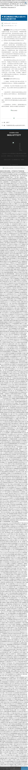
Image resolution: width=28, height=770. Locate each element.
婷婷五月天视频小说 (15, 714)
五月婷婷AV (24, 649)
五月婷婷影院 (6, 562)
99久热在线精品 (21, 443)
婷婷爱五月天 (15, 506)
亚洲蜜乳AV (16, 639)
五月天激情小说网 (12, 300)
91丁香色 (15, 482)
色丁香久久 (10, 281)
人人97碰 (12, 713)
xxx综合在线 (6, 465)
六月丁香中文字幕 (4, 199)
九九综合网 (5, 752)
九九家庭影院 (16, 292)
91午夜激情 (7, 481)
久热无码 (20, 326)
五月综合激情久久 (18, 574)
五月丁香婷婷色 (12, 199)
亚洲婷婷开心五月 (20, 669)
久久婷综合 (16, 219)
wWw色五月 (4, 411)
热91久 (1, 504)
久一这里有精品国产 (13, 182)
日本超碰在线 (13, 210)
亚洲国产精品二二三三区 (20, 449)
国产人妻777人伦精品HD (12, 652)
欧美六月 (5, 239)
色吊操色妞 (2, 530)
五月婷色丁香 (20, 696)
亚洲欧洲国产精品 (23, 242)
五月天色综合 (12, 311)
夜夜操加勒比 (22, 186)
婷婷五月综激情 (19, 333)
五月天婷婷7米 (19, 616)
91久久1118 (7, 624)
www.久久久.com (16, 213)
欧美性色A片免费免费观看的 (21, 720)
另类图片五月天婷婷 (15, 431)
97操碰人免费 (20, 301)
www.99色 (19, 650)
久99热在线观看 (20, 303)
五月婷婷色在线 (13, 358)
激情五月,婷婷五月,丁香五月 (11, 686)
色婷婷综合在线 (9, 582)
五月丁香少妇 (20, 185)
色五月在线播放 (17, 298)
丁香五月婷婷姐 (10, 646)
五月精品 (25, 510)
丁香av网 (9, 728)
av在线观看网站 (15, 323)
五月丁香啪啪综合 (23, 261)
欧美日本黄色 (3, 535)
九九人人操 (22, 222)
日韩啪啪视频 (4, 682)
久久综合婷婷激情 (10, 599)
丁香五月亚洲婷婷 (15, 477)
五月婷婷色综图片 (11, 255)
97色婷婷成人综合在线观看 (19, 742)
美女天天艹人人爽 (18, 336)
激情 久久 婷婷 (23, 323)
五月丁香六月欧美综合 (20, 250)
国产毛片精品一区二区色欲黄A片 (10, 224)
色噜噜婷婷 (15, 643)
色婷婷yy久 (17, 599)
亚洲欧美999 (6, 415)
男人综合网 (24, 660)
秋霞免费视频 (19, 479)
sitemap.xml (15, 164)
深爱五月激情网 (19, 700)
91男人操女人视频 (19, 344)
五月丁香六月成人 (9, 484)
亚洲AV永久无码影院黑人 (11, 306)
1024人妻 (9, 414)
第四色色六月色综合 (8, 222)
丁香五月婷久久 (12, 537)
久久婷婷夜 (22, 492)
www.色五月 (16, 509)
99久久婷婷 (15, 755)
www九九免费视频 (4, 356)
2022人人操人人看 (6, 334)
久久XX (12, 720)
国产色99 (11, 316)
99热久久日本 (22, 253)
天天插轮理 (10, 622)
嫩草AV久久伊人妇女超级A (8, 487)
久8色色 (17, 663)
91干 (13, 703)
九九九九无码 (3, 284)
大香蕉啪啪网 (20, 266)
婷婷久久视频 (20, 309)
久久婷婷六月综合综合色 (13, 373)
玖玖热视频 (16, 411)
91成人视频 (17, 512)
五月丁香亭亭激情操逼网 (10, 345)
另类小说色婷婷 (20, 677)
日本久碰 (22, 259)
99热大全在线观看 (23, 354)
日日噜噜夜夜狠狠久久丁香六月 (13, 691)
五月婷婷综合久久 (6, 216)
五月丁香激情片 (22, 244)
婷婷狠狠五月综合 (7, 437)
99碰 (3, 479)
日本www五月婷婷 (4, 615)
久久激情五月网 (3, 622)
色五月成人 (10, 730)
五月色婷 (8, 269)
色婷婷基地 (12, 520)
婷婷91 (5, 649)
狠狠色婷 (2, 661)
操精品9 (16, 423)
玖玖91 (20, 744)
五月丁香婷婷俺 (23, 552)
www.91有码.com (18, 316)
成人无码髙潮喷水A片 (17, 437)
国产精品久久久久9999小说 (15, 319)
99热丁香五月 (21, 275)
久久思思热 (19, 465)
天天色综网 (16, 532)
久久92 (16, 583)
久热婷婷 (25, 702)
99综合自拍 (24, 529)
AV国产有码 (11, 752)
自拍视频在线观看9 (11, 239)
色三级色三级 (17, 534)
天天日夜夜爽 (23, 509)
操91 (23, 479)
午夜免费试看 (24, 557)
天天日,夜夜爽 (9, 292)
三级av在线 (11, 381)
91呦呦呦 (15, 745)
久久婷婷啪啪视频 (6, 521)
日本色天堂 (2, 541)
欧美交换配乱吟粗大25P (16, 660)
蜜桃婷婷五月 (23, 668)
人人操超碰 (9, 266)
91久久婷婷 (16, 750)
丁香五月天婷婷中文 (7, 538)
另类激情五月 (21, 241)
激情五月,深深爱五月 (11, 654)
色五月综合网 (17, 761)
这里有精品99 (10, 294)
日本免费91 (12, 317)
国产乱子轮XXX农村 (22, 685)
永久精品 (25, 314)
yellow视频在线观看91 (21, 613)
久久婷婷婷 (12, 669)
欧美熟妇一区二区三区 (9, 605)
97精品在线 (18, 649)
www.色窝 (11, 291)
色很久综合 (4, 314)
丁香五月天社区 (8, 692)
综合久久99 (19, 501)
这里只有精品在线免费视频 (15, 724)
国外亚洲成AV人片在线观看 (17, 216)
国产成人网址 (23, 621)
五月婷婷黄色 (8, 191)
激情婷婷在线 (15, 261)
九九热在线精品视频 (12, 593)
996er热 (25, 540)
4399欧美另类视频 (13, 241)
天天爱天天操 (9, 629)
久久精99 (18, 557)
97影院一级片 (11, 510)
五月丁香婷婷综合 (15, 334)
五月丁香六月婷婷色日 (14, 382)
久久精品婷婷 (21, 227)
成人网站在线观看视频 (15, 763)
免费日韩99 (5, 719)
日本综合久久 (5, 587)
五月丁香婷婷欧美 (19, 735)
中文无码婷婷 (14, 275)
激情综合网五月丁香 (14, 415)
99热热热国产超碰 (13, 588)
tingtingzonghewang (6, 340)
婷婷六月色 (12, 675)
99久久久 (6, 759)
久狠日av (16, 384)
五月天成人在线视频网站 (14, 280)
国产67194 (21, 415)
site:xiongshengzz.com (5, 523)
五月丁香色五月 (9, 244)
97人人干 (14, 661)
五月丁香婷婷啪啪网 (20, 749)
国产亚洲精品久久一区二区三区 (15, 368)
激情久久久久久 (18, 540)
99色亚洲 (22, 342)
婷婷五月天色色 (7, 703)
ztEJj (5, 655)
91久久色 (17, 717)
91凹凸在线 (2, 731)
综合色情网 (23, 467)
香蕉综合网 (20, 697)
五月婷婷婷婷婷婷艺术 (16, 459)
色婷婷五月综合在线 (6, 203)
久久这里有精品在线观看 (7, 580)
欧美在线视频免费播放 (5, 351)
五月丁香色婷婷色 (20, 470)
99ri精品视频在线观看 (19, 192)
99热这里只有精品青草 (11, 608)
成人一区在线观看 (18, 446)
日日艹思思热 (12, 440)
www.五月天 (14, 325)
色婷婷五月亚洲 (8, 569)
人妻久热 (22, 220)
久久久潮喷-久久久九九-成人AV (19, 203)
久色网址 (18, 759)
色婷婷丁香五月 (3, 717)
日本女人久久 (6, 616)
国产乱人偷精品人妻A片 (13, 596)
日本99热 (4, 460)
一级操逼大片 (19, 654)
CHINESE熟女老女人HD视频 (6, 579)
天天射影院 (13, 563)
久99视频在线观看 (13, 439)
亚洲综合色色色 (17, 658)
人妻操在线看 (6, 320)
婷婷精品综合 (10, 445)
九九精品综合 (20, 608)
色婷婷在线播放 (9, 761)
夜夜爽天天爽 (13, 764)
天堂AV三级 (21, 418)
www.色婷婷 (16, 359)
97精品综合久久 (22, 632)
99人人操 (13, 655)
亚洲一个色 (4, 435)
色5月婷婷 (18, 283)
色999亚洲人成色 (17, 208)
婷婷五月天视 (16, 694)
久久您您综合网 (5, 185)
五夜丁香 (4, 532)
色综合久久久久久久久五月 (6, 643)
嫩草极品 (13, 350)
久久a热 (5, 593)
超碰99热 (12, 583)
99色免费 (21, 428)
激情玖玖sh (14, 217)
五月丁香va (6, 621)
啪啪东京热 (18, 320)
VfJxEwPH (14, 753)
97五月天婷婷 (3, 263)
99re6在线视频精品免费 (10, 286)
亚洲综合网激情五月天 (18, 457)
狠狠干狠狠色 (23, 728)
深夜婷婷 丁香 (3, 646)
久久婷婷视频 (5, 241)
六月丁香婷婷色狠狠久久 (21, 361)
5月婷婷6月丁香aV (8, 253)
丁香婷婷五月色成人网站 (13, 435)
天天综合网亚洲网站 (19, 558)
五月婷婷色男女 (9, 428)
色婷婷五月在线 (20, 269)
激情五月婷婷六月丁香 (12, 524)
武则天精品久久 (16, 249)
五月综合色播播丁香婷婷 (17, 747)
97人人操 (4, 705)
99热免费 (22, 258)
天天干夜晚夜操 (19, 615)
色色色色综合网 (11, 649)
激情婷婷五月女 (8, 208)
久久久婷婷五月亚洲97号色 (6, 342)
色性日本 (8, 211)
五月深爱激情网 (23, 297)
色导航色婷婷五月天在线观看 (20, 644)
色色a (5, 192)
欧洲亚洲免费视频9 (10, 565)
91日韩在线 (18, 611)
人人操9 (19, 753)
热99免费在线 (3, 180)
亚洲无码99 (5, 560)
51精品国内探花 (18, 463)
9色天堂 (19, 409)
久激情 (16, 577)
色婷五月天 (8, 477)
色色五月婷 (6, 702)
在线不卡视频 (14, 544)
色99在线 (23, 543)
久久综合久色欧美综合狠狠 (17, 518)
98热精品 (20, 513)
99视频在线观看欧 (15, 297)
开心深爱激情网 (13, 185)
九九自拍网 (25, 340)
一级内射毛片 (13, 235)
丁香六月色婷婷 (20, 426)
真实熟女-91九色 (10, 512)
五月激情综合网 (9, 485)
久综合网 (4, 233)
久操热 (12, 558)
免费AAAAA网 (13, 766)
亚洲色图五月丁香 (13, 471)
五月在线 (7, 515)
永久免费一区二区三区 (16, 367)
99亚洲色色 (2, 211)
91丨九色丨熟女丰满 (11, 303)
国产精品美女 (13, 406)
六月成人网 (8, 348)
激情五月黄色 (24, 330)
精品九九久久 (17, 493)
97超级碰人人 (11, 717)
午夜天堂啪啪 (24, 716)
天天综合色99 (10, 236)
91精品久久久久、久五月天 (9, 638)
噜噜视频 (5, 414)
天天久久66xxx (23, 713)
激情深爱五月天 (18, 312)
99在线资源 (2, 244)
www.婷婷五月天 (21, 300)
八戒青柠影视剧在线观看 (15, 432)
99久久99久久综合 (23, 197)
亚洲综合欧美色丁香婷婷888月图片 (10, 387)
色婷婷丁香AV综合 (9, 493)
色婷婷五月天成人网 (5, 722)
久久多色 (9, 727)
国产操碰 (21, 411)
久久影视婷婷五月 (22, 588)
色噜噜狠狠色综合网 (7, 689)
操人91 (17, 526)
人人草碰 (9, 753)
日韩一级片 (24, 471)
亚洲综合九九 (11, 529)
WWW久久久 (8, 295)
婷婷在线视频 (11, 554)
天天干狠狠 (14, 699)
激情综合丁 (8, 323)
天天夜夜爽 (6, 432)
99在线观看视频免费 (16, 706)
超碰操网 (22, 498)
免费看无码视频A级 (20, 398)
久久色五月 (5, 552)
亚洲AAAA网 (4, 379)
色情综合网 (11, 577)
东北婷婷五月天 (18, 510)
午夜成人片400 (22, 532)
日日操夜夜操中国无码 (9, 479)
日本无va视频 (14, 403)
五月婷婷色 (6, 210)
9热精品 (15, 573)
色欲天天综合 (23, 230)
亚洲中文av (6, 764)
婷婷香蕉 (6, 305)
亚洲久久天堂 (5, 381)
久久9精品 (7, 763)
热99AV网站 (6, 636)
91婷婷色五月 (8, 467)
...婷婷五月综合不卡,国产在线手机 (8, 365)
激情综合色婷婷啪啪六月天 (14, 543)
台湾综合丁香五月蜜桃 (17, 372)
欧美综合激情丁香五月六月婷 (20, 484)
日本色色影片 (20, 666)
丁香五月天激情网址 (14, 278)
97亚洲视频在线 (9, 668)
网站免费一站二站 (9, 549)
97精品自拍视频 (10, 267)
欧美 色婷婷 (13, 409)
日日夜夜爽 (17, 728)
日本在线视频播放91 (21, 655)
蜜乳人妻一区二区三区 (22, 641)
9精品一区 (16, 281)
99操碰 (8, 473)
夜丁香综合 (21, 683)
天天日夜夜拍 (19, 365)
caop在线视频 (12, 356)
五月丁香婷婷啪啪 (19, 305)
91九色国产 (13, 490)
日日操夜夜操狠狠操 (20, 206)
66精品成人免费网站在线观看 (21, 730)
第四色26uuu (5, 529)
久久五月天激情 (14, 672)
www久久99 (19, 406)
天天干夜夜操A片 (4, 724)
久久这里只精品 (9, 534)
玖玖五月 (6, 333)
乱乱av (6, 301)
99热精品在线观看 (15, 442)
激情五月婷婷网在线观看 (18, 412)
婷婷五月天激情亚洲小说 (9, 283)
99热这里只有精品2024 (11, 188)
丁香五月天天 (5, 588)
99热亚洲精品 (9, 741)
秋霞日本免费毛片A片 (11, 738)
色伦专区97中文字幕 (21, 356)
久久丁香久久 (15, 200)
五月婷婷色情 (13, 562)
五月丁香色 (14, 245)
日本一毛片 (9, 535)
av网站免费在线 (7, 711)
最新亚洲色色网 (3, 331)
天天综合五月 (19, 680)
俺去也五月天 (17, 527)
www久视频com (6, 431)
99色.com (2, 672)
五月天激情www (7, 225)
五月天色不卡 (6, 317)
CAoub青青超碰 (22, 348)
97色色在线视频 (7, 325)
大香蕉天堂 (11, 540)
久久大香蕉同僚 (5, 364)
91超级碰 (8, 183)
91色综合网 (20, 188)
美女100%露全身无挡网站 (8, 270)
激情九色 (11, 425)
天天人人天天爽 (17, 294)
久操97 (1, 636)
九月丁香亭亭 (15, 683)
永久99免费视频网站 (20, 317)
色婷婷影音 (10, 411)
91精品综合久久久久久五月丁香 (16, 560)
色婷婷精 (6, 354)
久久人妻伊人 (21, 358)
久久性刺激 (6, 337)
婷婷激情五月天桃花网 (21, 440)
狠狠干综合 (5, 361)
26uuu (4, 501)
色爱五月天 (18, 675)
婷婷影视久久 (14, 711)
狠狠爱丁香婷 (8, 259)
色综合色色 (17, 713)
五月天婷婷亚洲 (17, 238)
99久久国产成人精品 (5, 714)
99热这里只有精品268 (11, 666)
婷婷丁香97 (21, 633)
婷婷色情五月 (5, 658)
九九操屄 (19, 722)
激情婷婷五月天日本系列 (7, 527)
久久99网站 (20, 429)
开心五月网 (6, 235)
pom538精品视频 (4, 316)
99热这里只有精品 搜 (10, 252)
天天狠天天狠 (23, 515)
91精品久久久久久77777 (19, 445)
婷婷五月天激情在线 (20, 404)
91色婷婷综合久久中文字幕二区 (16, 277)
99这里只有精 (5, 326)
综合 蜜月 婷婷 (22, 225)
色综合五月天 (5, 277)
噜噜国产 (8, 720)
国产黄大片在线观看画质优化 (9, 739)
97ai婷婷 (17, 565)
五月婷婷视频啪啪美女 (19, 549)
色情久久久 (22, 359)
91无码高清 (12, 504)
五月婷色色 (10, 339)
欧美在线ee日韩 (16, 496)
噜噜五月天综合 (3, 178)
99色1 (1, 558)
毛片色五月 (15, 689)
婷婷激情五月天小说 (11, 309)
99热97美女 (17, 495)
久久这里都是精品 (8, 604)
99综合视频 (15, 253)
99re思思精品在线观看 (19, 499)
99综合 (6, 250)
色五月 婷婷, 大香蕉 (10, 625)
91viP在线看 (12, 749)
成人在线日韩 (10, 228)
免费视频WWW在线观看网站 (20, 468)
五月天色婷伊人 (5, 312)
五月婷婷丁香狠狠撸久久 (16, 624)
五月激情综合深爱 (12, 546)
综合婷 (18, 515)
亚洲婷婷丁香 (12, 587)
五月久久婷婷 (16, 342)
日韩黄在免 (10, 238)
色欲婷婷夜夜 (23, 387)
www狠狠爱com (5, 194)
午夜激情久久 (13, 677)
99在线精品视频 (22, 189)
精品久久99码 (5, 206)
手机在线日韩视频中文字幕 (13, 258)
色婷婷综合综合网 (8, 412)
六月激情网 (4, 373)
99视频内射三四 (8, 249)
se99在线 (2, 191)
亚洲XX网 (11, 658)
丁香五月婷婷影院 (8, 674)
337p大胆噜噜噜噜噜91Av (6, 650)
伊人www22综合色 (6, 289)
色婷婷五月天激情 (7, 396)
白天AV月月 (5, 611)
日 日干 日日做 (7, 386)
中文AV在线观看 (19, 252)
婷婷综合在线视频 (10, 353)
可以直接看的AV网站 (13, 392)
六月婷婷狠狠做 (22, 689)
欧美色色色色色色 (23, 663)
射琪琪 (6, 398)
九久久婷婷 (16, 264)
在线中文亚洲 (8, 747)
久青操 (18, 235)
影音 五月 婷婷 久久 (20, 638)
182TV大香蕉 (6, 713)
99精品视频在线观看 (11, 247)
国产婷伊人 (22, 568)
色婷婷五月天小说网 (10, 731)
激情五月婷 (10, 639)
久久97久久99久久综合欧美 (8, 230)
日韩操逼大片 (15, 225)
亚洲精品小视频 (5, 602)
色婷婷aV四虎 (18, 520)
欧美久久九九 (22, 577)
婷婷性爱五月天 (14, 242)
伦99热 (8, 548)
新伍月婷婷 (12, 404)
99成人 (8, 501)
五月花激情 (13, 211)
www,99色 (23, 599)
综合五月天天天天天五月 (12, 632)
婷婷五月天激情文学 (13, 354)
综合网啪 (2, 462)
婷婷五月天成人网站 (6, 506)
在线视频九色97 (3, 730)
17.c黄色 (21, 200)
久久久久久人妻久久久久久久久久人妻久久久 (12, 551)
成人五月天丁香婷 (15, 295)
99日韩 (22, 759)
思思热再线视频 (8, 742)
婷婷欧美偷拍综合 (7, 454)
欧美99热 (4, 652)
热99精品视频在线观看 (20, 401)
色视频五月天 (20, 286)
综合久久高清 (8, 696)
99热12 (19, 471)
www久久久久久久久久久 (6, 697)
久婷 (4, 448)
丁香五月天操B (18, 688)
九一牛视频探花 (3, 633)
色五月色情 (6, 504)
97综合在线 (11, 552)
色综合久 (25, 523)
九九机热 (22, 639)
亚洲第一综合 (19, 255)
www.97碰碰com (20, 516)
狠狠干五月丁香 (9, 530)
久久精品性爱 (12, 375)
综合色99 (25, 364)
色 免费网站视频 (23, 643)
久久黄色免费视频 (6, 297)
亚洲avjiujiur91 (9, 264)
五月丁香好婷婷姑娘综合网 (15, 736)
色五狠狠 (9, 655)
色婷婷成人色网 (22, 178)
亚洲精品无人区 (7, 683)
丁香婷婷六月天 (11, 700)
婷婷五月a (9, 284)
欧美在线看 (8, 685)
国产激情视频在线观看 (13, 331)
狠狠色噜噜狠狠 (10, 273)
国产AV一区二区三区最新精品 (8, 407)
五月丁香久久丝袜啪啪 (18, 414)
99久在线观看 (12, 333)
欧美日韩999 (12, 708)
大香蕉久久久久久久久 (17, 191)
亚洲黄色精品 (23, 219)
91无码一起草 (24, 496)
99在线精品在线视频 (18, 236)
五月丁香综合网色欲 (15, 202)
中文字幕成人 (15, 566)
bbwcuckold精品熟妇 (5, 490)
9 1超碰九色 (21, 423)
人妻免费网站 (3, 473)
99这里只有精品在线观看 (8, 449)
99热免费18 (15, 462)
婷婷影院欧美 (16, 492)
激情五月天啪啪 (20, 562)
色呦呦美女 (11, 420)
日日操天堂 (25, 460)
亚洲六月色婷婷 (3, 328)
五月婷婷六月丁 (20, 764)
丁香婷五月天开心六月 (8, 336)
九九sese (11, 499)
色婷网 (1, 325)
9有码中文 (19, 739)
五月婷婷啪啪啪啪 (13, 733)
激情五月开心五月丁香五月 (17, 183)
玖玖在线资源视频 (8, 189)
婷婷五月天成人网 (14, 451)
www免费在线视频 (17, 629)
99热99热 (12, 602)
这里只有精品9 (6, 404)
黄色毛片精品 (24, 283)
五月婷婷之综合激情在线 (10, 256)
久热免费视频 (14, 351)
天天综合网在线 (3, 300)
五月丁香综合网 (10, 460)
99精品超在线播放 (17, 610)
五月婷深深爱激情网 (13, 585)
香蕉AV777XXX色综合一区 (8, 663)
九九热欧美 (20, 439)
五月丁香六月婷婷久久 (20, 555)
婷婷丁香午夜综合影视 (16, 607)
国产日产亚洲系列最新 (20, 233)
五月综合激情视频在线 (16, 473)
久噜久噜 (12, 312)
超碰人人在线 (12, 759)
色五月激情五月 (13, 364)
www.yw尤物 (3, 568)
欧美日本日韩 (16, 594)
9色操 (7, 375)
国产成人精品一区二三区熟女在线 (10, 378)
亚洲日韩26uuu (15, 727)
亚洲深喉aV (4, 546)
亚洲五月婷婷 (9, 448)
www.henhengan (15, 259)
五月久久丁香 (22, 566)
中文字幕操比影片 (18, 582)
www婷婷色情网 (20, 345)
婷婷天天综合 (15, 348)
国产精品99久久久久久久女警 (14, 502)
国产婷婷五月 (13, 465)
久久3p (17, 587)
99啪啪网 (22, 381)
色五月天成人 (3, 513)
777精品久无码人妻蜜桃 (18, 538)
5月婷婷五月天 (11, 322)
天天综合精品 (13, 515)
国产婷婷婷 (21, 328)
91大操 (25, 696)
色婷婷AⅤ (9, 245)
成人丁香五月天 (22, 506)
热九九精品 (16, 222)
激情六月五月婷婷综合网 (10, 758)
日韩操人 (16, 244)
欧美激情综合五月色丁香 (8, 630)
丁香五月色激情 (14, 521)
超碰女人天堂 (12, 206)
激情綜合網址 (10, 298)
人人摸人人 (17, 646)
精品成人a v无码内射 (22, 699)
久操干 (18, 568)
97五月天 (16, 552)
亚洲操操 (20, 593)
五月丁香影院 (18, 263)
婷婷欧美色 (5, 499)
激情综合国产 (5, 439)
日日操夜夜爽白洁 (9, 376)
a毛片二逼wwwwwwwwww (12, 507)
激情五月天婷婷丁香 (19, 272)
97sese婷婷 (9, 434)
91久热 (16, 752)
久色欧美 (14, 287)
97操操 (10, 744)
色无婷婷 (14, 454)
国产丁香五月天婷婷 (6, 213)
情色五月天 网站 (8, 496)
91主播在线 (16, 267)
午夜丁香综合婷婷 (20, 454)
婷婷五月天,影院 (13, 664)
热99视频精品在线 (10, 495)
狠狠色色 (23, 284)
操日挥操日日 (23, 382)
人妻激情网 (5, 182)
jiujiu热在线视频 (18, 460)
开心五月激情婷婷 (11, 196)
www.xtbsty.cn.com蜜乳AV (6, 330)
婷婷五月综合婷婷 (6, 367)
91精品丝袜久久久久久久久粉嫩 (12, 220)
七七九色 (10, 601)
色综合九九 (20, 702)
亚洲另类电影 (18, 529)
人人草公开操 (8, 706)
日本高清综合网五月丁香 (17, 523)
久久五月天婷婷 (22, 755)
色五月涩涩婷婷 (7, 699)
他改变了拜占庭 (15, 386)
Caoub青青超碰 (21, 245)
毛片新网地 (6, 526)
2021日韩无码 (16, 741)
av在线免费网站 (16, 716)
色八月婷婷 (9, 678)
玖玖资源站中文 (11, 488)
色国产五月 (17, 571)
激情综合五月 (3, 728)
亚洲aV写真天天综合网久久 (16, 214)
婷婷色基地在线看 (18, 453)
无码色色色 (11, 571)
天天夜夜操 (12, 526)
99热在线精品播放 (19, 625)
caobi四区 (19, 738)
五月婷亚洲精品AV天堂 (16, 548)
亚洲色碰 (24, 326)
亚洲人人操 (6, 594)
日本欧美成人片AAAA (15, 621)
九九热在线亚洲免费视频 (17, 396)
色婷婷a (10, 178)
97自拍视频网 (8, 618)
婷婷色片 (12, 417)
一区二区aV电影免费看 (10, 613)
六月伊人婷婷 (22, 652)
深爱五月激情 (12, 611)
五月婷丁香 (7, 597)
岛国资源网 (13, 426)
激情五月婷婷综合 (9, 453)
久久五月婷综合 (12, 301)
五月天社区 (21, 583)
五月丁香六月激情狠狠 (17, 231)
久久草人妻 (15, 189)
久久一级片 (15, 535)
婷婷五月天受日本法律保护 (20, 580)
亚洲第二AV (15, 678)
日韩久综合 (5, 736)
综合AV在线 (2, 644)
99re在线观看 (7, 350)
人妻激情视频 (9, 644)
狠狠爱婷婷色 (3, 632)
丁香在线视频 (21, 347)
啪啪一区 (8, 459)
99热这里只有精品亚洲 (13, 633)
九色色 (18, 573)
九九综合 (7, 214)
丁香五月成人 (23, 373)
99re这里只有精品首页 (8, 509)
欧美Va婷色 (6, 576)
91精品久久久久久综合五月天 (19, 618)
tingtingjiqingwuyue (4, 677)
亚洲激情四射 (11, 379)
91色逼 (22, 431)
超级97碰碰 (13, 269)
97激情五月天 (16, 657)
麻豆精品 (9, 231)
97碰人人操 (9, 745)
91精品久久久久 (17, 376)
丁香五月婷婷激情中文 (13, 328)
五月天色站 (19, 569)
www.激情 (14, 697)
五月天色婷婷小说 (15, 481)
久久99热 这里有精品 (20, 417)
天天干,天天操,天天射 (9, 688)
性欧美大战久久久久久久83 (21, 370)
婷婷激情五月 (18, 322)
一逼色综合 (17, 273)
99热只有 (4, 273)
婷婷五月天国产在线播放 (20, 602)
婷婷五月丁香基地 (4, 470)
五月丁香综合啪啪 (23, 635)
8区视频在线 (10, 180)
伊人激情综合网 (19, 375)
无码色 (14, 266)
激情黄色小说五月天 (10, 557)
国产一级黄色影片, (8, 610)
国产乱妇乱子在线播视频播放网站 (9, 443)
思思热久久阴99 (14, 347)
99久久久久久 (18, 487)
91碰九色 (20, 711)
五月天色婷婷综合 (4, 516)
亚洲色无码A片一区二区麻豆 (17, 597)
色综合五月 (16, 339)
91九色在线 (20, 544)
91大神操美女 (3, 266)
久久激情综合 (19, 563)
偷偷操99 (12, 194)
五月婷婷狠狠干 (10, 370)
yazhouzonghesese (17, 434)
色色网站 (6, 425)
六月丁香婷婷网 (8, 462)
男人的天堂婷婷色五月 (8, 308)
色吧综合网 (12, 320)
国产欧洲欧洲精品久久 (19, 530)
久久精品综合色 (6, 421)
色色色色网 (20, 364)
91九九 (22, 646)
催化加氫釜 (6, 29)
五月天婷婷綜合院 (10, 233)
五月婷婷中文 (12, 615)
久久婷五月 (24, 502)
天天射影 (17, 230)
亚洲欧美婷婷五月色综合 (20, 194)
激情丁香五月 (12, 516)
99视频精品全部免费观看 (21, 488)
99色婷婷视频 (19, 504)
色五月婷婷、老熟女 (17, 448)
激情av (3, 668)
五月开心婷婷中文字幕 (9, 463)
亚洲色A (17, 756)
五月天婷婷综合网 (8, 657)
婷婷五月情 (24, 298)
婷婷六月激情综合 (7, 287)
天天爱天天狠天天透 (8, 446)
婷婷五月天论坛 (7, 261)
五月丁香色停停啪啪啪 (19, 270)
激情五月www (13, 576)
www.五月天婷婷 (8, 457)
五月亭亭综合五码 (18, 314)
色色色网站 (7, 518)
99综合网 (6, 280)
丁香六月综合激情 (6, 555)
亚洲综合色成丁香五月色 (10, 591)
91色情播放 (23, 280)
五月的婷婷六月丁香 (10, 389)
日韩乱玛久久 (3, 298)
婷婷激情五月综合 (13, 326)
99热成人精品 (12, 470)
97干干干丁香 (3, 362)
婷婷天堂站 (19, 647)
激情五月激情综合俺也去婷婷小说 (18, 421)
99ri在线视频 (3, 372)
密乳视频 (13, 555)
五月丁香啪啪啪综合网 (12, 362)
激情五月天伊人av (18, 291)
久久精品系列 (8, 661)
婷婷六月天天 (15, 197)
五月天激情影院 (18, 703)
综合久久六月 (3, 498)
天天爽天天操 (9, 755)
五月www (20, 745)
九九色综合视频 (8, 716)
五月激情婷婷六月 (17, 180)
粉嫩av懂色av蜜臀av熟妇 (14, 671)
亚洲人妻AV (7, 725)
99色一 (20, 182)
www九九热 (21, 281)
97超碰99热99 (20, 664)
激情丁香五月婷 (20, 682)
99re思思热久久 (23, 264)
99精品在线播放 (8, 418)
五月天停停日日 (3, 554)
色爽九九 (24, 722)
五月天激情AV (12, 361)
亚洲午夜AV (5, 311)
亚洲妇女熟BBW (6, 409)
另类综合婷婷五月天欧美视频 (16, 337)
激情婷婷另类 (15, 178)
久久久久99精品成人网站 (7, 574)
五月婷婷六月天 (16, 330)
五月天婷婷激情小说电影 (7, 219)
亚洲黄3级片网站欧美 (8, 482)
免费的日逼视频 (15, 186)
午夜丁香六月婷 (5, 675)
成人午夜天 (22, 425)
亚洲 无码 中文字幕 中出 (12, 635)
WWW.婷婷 (19, 287)
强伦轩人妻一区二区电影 (19, 541)
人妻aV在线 (16, 308)
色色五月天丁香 (6, 202)
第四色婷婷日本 (20, 247)
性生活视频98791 (18, 579)
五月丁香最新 (12, 398)
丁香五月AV (2, 512)
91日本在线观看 (13, 702)
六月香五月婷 (19, 196)
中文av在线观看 (17, 485)
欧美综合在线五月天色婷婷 (11, 227)
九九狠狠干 (6, 474)
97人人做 (16, 428)
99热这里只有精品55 (6, 200)
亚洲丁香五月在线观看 (14, 719)
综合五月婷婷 (7, 627)
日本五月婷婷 (22, 535)
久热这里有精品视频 (9, 735)
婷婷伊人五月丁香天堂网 (16, 627)
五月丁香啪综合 (10, 263)
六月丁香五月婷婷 (21, 758)
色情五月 (11, 468)
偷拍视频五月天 (3, 700)
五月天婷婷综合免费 (20, 456)
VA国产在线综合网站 (5, 451)
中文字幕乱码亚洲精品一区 (11, 429)
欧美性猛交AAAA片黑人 (18, 619)
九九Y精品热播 (20, 546)
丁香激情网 (7, 672)
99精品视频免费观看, (9, 272)
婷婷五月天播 (19, 708)
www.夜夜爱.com (16, 284)
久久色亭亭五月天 (18, 228)
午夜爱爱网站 (23, 308)
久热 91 (22, 571)
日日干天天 (18, 731)
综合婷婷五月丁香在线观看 (17, 289)
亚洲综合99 (7, 275)
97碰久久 (2, 686)
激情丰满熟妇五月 (19, 554)
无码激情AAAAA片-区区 (18, 604)
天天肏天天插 (23, 671)
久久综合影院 (16, 498)
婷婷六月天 (4, 488)
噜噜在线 (4, 738)
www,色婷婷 (9, 498)
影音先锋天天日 (12, 205)
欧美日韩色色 (14, 685)
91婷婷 (14, 569)
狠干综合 (21, 507)
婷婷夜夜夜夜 (6, 520)
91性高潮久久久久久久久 (21, 630)
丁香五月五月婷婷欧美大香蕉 (17, 636)
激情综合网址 (13, 501)
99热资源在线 (6, 558)
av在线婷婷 (11, 250)
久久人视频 (15, 418)
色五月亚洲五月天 (11, 680)
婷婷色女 (7, 278)
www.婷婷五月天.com (17, 340)
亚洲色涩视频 (16, 601)
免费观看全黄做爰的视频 (16, 725)
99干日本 (24, 432)
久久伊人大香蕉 (12, 647)
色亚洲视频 (2, 485)
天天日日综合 (12, 305)
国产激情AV (7, 242)
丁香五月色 (17, 381)
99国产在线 (10, 423)
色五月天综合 (6, 749)
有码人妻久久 (13, 616)
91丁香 (23, 409)
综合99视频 (19, 490)
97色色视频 (22, 565)
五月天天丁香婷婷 (16, 467)
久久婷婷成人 (10, 192)
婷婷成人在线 (10, 532)
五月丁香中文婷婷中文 (7, 492)
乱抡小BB (22, 235)
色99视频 (20, 752)
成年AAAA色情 (23, 512)
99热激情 (6, 382)
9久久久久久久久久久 (21, 210)
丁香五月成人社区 (4, 664)
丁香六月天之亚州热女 (7, 694)
